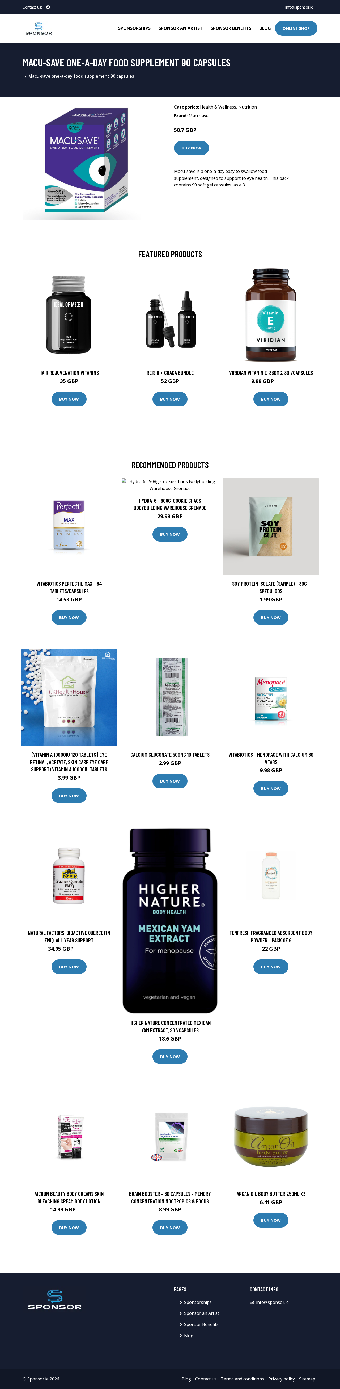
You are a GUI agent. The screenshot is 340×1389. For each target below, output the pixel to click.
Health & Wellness (218, 107)
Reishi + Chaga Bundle (170, 372)
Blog (265, 28)
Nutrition (247, 107)
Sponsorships (134, 28)
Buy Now (191, 148)
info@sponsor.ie (299, 7)
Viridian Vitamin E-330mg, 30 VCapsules (271, 372)
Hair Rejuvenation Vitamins (69, 372)
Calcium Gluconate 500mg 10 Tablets (170, 754)
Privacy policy (281, 1379)
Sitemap (307, 1379)
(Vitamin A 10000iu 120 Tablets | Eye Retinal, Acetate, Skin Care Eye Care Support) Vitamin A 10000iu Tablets (69, 761)
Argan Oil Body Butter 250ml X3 (271, 1193)
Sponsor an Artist (181, 28)
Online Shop (296, 28)
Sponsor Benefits (231, 28)
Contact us (205, 1379)
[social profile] (48, 7)
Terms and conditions (242, 1379)
